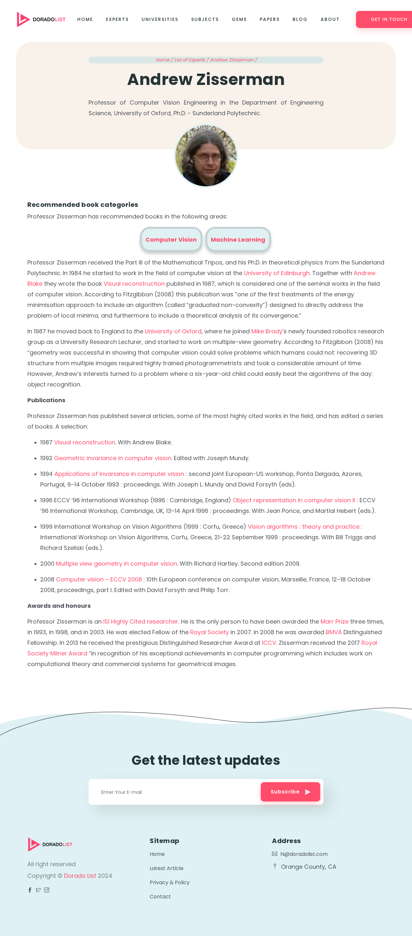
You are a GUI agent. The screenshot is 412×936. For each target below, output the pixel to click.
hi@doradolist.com (304, 854)
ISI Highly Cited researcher (140, 621)
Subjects (205, 19)
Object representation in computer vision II (294, 500)
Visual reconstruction (134, 284)
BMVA (334, 632)
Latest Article (166, 868)
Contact (160, 896)
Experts (117, 19)
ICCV (269, 643)
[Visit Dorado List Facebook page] (30, 890)
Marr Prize (335, 621)
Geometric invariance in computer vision (112, 458)
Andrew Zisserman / (233, 60)
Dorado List (81, 876)
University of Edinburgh (277, 273)
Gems (239, 19)
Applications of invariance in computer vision (119, 474)
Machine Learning (238, 240)
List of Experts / (192, 60)
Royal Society (209, 632)
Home (85, 19)
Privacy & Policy (170, 882)
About (330, 19)
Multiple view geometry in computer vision (116, 564)
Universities (160, 19)
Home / (164, 60)
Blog (300, 19)
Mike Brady (266, 331)
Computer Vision (171, 240)
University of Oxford (173, 331)
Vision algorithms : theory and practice (304, 527)
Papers (270, 19)
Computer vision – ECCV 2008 (99, 579)
